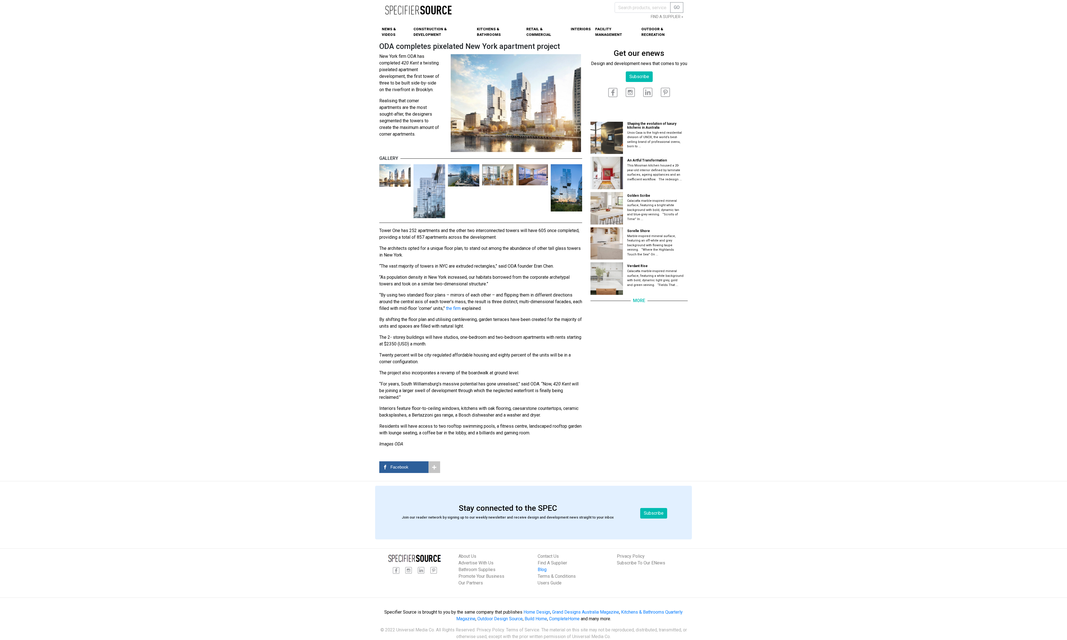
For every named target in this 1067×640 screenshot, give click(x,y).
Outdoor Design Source (500, 618)
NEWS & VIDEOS (389, 32)
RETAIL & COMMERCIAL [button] (538, 32)
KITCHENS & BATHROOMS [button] (489, 32)
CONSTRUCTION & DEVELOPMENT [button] (430, 32)
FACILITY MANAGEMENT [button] (608, 32)
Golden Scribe (638, 196)
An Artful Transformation (647, 160)
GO (677, 7)
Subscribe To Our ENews (641, 563)
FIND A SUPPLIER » (667, 16)
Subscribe (639, 76)
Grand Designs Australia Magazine (585, 612)
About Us (467, 556)
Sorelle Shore (638, 231)
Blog (542, 569)
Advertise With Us (475, 563)
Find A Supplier (552, 563)
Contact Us (548, 556)
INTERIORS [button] (581, 29)
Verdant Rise (637, 266)
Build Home (536, 618)
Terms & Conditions (557, 576)
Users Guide (550, 583)
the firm (453, 308)
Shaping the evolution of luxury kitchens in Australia (651, 126)
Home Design (536, 612)
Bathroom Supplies (476, 569)
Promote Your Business (481, 576)
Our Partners (470, 583)
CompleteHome (564, 618)
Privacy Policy (631, 556)
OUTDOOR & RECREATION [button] (653, 32)
